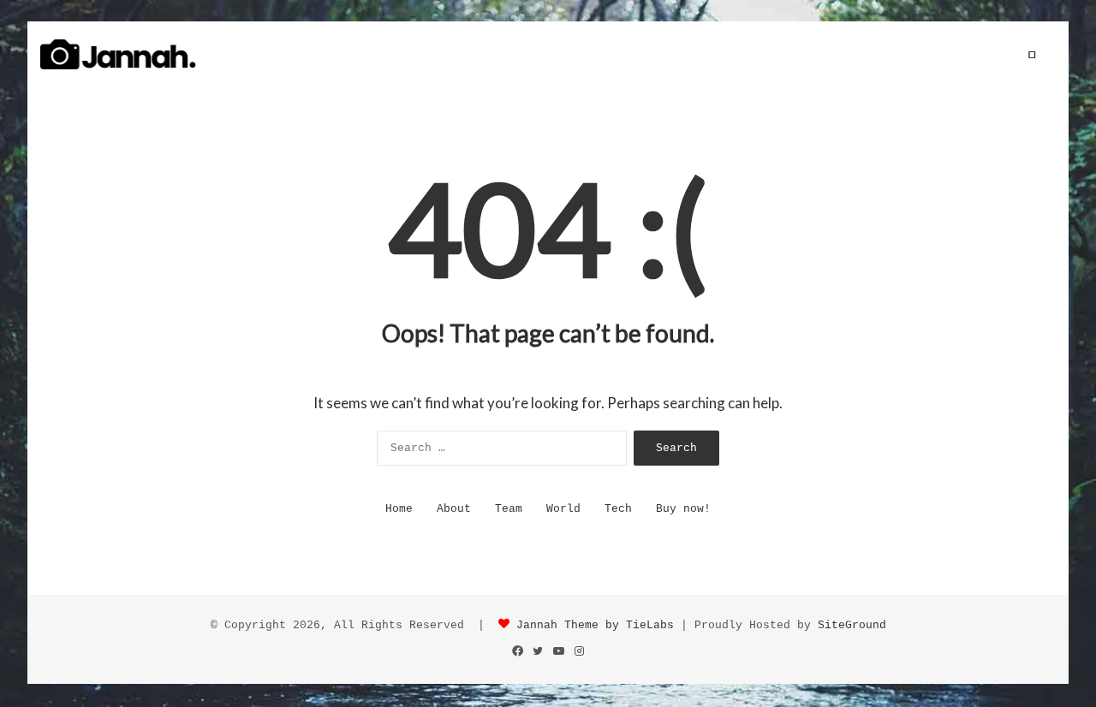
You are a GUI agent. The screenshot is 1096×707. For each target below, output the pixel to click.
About (454, 508)
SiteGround (852, 625)
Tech (618, 508)
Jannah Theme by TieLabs (595, 625)
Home (399, 508)
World (563, 508)
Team (508, 508)
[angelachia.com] (118, 54)
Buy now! (683, 508)
